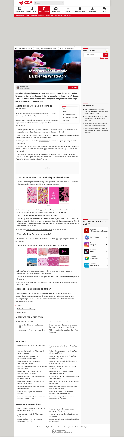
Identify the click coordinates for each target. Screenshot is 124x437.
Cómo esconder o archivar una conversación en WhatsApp (27, 357)
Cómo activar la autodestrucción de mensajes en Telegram (61, 410)
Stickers (66, 120)
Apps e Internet (44, 11)
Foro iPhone (70, 327)
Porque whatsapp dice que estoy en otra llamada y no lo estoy (63, 326)
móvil (27, 221)
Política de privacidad (68, 427)
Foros (104, 11)
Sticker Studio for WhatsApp (26, 309)
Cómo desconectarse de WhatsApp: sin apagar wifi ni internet (30, 383)
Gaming (68, 11)
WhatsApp (18, 52)
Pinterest (32, 184)
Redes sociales (20, 15)
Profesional (67, 15)
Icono (65, 111)
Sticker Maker (21, 312)
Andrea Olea (24, 86)
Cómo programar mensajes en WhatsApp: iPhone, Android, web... (63, 388)
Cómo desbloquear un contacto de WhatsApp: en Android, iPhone (61, 393)
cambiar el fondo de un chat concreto (39, 230)
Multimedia (56, 11)
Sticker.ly (20, 306)
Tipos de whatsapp (55, 322)
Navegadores (49, 15)
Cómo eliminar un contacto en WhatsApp (31, 345)
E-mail (27, 15)
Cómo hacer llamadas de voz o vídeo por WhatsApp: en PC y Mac (31, 398)
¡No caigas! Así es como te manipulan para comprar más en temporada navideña (96, 118)
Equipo (48, 427)
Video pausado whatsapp (58, 330)
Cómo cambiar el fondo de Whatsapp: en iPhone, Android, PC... (63, 362)
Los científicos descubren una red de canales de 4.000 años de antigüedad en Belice (96, 130)
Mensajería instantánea (37, 15)
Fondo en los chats (69, 114)
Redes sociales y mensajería (49, 48)
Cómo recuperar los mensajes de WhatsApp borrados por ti (28, 362)
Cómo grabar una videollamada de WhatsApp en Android (61, 372)
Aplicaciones (58, 15)
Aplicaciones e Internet (26, 48)
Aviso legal (84, 427)
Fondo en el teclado (70, 117)
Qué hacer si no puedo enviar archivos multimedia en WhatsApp (62, 398)
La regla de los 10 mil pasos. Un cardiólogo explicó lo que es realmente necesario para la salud (96, 111)
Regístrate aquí (41, 427)
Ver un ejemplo (104, 58)
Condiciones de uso (56, 427)
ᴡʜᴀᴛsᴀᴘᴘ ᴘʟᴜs (22, 330)
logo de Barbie (44, 141)
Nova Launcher (43, 130)
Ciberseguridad (80, 11)
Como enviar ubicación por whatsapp (30, 325)
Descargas (92, 11)
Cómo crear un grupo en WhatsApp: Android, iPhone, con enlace (29, 372)
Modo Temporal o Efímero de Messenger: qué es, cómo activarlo (31, 409)
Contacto (77, 427)
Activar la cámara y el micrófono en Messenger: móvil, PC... (29, 420)
